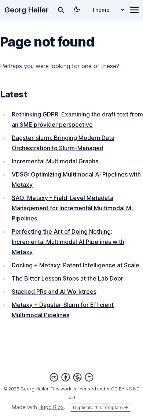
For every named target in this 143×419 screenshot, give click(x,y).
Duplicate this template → (100, 407)
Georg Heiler (26, 9)
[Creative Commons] (72, 377)
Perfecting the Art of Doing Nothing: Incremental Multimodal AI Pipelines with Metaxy (68, 242)
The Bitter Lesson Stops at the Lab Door (67, 278)
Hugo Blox (51, 407)
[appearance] (77, 9)
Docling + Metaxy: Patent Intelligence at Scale (75, 265)
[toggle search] (61, 10)
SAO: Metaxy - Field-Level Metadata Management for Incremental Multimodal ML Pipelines (73, 208)
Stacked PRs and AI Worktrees (54, 291)
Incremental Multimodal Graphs (55, 161)
